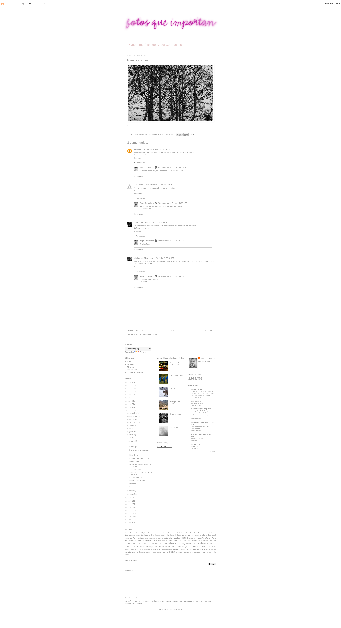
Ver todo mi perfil (204, 362)
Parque (209, 538)
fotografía (186, 546)
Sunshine (132, 484)
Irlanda (139, 538)
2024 (130, 388)
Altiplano (144, 533)
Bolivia (206, 533)
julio (131, 429)
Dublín (166, 535)
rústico (141, 552)
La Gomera (161, 538)
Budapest (212, 533)
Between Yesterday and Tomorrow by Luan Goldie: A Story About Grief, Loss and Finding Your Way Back (202, 393)
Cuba (162, 535)
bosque (191, 543)
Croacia (157, 535)
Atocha (174, 533)
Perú (135, 540)
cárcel (165, 546)
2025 (130, 385)
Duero (179, 535)
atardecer (163, 543)
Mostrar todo (212, 451)
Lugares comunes (135, 478)
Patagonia (129, 540)
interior (193, 546)
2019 (130, 404)
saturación (146, 552)
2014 (130, 504)
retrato (128, 552)
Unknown (137, 149)
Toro (180, 540)
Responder (138, 158)
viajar (209, 552)
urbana (171, 551)
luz (210, 546)
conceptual (151, 546)
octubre (132, 419)
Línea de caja (134, 455)
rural (172, 134)
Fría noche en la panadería (139, 458)
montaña (156, 549)
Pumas (172, 388)
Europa (190, 535)
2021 (130, 398)
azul (168, 543)
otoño (202, 549)
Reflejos (148, 540)
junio (131, 432)
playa (208, 549)
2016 (130, 498)
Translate (143, 352)
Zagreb (200, 540)
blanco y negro (143, 134)
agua (134, 543)
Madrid (184, 537)
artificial (157, 543)
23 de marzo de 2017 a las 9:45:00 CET (172, 167)
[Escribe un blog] (179, 134)
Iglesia (127, 538)
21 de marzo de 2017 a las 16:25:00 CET (153, 222)
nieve (184, 549)
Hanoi (205, 535)
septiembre (133, 422)
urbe (189, 552)
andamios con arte (197, 439)
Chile (152, 535)
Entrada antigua (207, 331)
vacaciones (196, 552)
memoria (142, 549)
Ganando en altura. (197, 403)
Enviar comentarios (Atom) (147, 334)
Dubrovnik (173, 535)
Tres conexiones (135, 469)
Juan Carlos (138, 185)
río (137, 552)
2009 (130, 520)
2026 (130, 382)
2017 (130, 410)
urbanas (179, 552)
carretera (128, 546)
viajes (127, 554)
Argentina (167, 533)
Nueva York (201, 538)
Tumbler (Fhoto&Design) (136, 372)
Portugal (141, 540)
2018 (130, 407)
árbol (136, 134)
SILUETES (194, 446)
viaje (214, 552)
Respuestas (140, 163)
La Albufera (153, 538)
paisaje (168, 134)
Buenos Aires (130, 535)
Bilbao (200, 533)
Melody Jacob (196, 389)
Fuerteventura (198, 535)
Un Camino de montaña (175, 402)
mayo (131, 435)
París (214, 538)
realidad (213, 549)
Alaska (127, 533)
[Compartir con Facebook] (184, 134)
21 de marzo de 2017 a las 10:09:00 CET (156, 149)
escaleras (178, 546)
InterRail (133, 538)
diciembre (133, 413)
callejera (203, 543)
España (184, 535)
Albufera (132, 533)
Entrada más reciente (135, 331)
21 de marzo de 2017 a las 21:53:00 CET (159, 258)
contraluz (159, 547)
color (143, 546)
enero (131, 494)
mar (136, 549)
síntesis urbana (156, 552)
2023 (130, 392)
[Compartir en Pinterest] (187, 134)
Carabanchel (145, 535)
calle (196, 543)
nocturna (195, 549)
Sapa (159, 540)
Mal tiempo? (174, 427)
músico (169, 549)
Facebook (130, 364)
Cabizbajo (133, 447)
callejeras (212, 543)
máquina (164, 549)
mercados (148, 549)
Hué (214, 535)
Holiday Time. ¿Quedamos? (175, 363)
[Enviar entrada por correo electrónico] (191, 134)
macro (132, 549)
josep (136, 222)
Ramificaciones (134, 461)
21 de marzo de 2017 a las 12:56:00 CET (158, 185)
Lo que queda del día (137, 481)
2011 (130, 513)
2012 (130, 510)
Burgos (138, 535)
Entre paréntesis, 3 (176, 375)
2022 (130, 395)
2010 (130, 516)
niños (189, 549)
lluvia (206, 547)
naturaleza (161, 134)
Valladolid (186, 540)
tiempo (164, 552)
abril (131, 438)
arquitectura (149, 543)
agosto (132, 425)
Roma (155, 540)
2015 (130, 501)
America (151, 533)
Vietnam (194, 540)
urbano (185, 552)
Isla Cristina (145, 538)
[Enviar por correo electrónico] (177, 134)
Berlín (196, 533)
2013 (130, 507)
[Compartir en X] (182, 134)
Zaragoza (212, 540)
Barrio (183, 533)
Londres (177, 538)
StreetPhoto (173, 540)
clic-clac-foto (196, 444)
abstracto (128, 543)
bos (150, 134)
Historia (210, 535)
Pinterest (130, 367)
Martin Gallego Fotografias (201, 409)
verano (203, 552)
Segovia (164, 540)
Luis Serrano (138, 258)
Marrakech (192, 538)
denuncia (171, 547)
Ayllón (179, 533)
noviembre (133, 416)
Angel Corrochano (147, 167)
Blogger (183, 610)
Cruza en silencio (176, 414)
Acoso (131, 487)
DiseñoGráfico (132, 370)
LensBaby (169, 538)
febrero (132, 491)
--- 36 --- (132, 444)
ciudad (135, 546)
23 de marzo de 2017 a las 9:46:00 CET (172, 203)
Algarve (138, 533)
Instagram (130, 362)
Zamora (205, 540)
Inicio (172, 331)
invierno (154, 134)
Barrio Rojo (189, 533)
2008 (130, 523)
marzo (131, 441)
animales (140, 543)
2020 (130, 401)
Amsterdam (159, 533)
